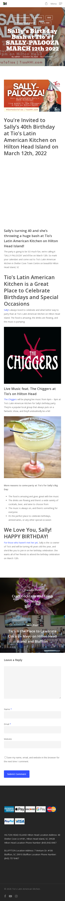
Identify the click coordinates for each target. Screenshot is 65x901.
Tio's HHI (44, 22)
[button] (56, 3)
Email (7, 724)
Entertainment (22, 17)
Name (8, 709)
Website (8, 739)
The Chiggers (10, 399)
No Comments (46, 56)
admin (17, 56)
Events (38, 17)
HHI (49, 17)
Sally (6, 310)
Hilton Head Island (25, 22)
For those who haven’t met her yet (21, 542)
